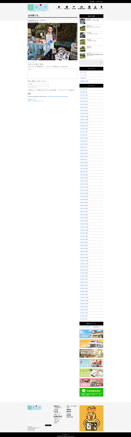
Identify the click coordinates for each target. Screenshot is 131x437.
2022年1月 (82, 184)
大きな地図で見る (48, 425)
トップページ (59, 8)
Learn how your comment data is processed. (57, 96)
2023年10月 (83, 122)
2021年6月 (82, 205)
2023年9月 (82, 125)
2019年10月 (83, 266)
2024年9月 (82, 89)
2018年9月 (82, 306)
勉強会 (55, 422)
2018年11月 (83, 300)
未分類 (81, 78)
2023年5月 (82, 138)
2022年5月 (82, 171)
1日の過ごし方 (57, 412)
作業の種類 (56, 421)
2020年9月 (82, 233)
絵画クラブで (32, 99)
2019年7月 (82, 276)
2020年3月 (82, 251)
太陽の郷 (65, 436)
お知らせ (82, 72)
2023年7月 (82, 132)
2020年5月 (82, 245)
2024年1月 (82, 113)
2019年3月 (82, 288)
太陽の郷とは (67, 8)
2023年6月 (82, 135)
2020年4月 (82, 248)
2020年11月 (83, 227)
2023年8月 (82, 128)
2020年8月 (82, 236)
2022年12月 (83, 150)
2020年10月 (83, 230)
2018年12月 (83, 297)
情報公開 (95, 8)
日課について (57, 419)
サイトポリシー (65, 434)
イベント (82, 75)
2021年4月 (82, 211)
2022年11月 (83, 153)
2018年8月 (82, 309)
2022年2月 (82, 181)
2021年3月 (82, 214)
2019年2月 (82, 291)
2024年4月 (82, 104)
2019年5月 (82, 282)
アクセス (101, 8)
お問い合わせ (100, 1)
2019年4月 (82, 285)
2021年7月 (82, 202)
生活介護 (74, 8)
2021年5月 (82, 208)
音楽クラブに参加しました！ (35, 100)
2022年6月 (82, 168)
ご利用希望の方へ (58, 407)
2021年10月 (83, 193)
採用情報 (92, 1)
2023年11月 (83, 119)
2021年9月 (82, 196)
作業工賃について (58, 417)
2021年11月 (83, 190)
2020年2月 (82, 254)
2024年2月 (82, 110)
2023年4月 (82, 141)
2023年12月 (83, 116)
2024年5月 (82, 101)
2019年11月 (83, 263)
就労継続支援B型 (81, 8)
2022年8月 (82, 162)
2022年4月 (82, 174)
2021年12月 (83, 187)
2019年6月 (82, 279)
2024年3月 (82, 107)
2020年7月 (82, 239)
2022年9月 (82, 159)
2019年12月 (83, 260)
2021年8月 (82, 199)
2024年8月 (82, 92)
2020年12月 (83, 224)
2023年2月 (82, 147)
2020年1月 (82, 257)
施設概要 (56, 409)
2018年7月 (82, 312)
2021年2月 (82, 217)
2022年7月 (82, 165)
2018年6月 (82, 316)
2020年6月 (82, 242)
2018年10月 (83, 303)
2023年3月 (82, 144)
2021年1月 (82, 220)
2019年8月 (82, 273)
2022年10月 (83, 156)
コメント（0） (31, 62)
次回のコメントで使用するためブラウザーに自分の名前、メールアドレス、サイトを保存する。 (52, 90)
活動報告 (89, 8)
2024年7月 (82, 95)
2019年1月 (82, 294)
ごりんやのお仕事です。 (86, 326)
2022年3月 (82, 178)
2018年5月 (82, 319)
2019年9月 (82, 270)
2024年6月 (82, 98)
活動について (57, 414)
